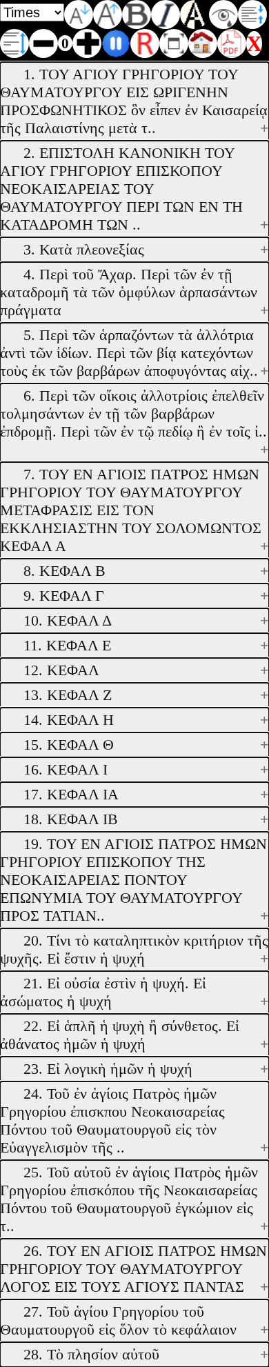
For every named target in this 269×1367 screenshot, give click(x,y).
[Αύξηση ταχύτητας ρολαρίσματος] (86, 43)
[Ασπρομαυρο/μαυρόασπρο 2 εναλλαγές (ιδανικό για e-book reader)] (194, 14)
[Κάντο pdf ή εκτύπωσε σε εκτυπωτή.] (231, 43)
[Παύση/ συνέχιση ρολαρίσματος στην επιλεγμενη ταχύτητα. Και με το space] (115, 43)
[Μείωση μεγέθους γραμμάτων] (78, 14)
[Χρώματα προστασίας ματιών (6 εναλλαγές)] (223, 14)
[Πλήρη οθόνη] (173, 43)
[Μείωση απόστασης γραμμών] (252, 14)
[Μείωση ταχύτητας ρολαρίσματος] (43, 43)
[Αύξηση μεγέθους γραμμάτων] (107, 14)
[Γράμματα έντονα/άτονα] (136, 14)
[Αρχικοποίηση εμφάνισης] (144, 43)
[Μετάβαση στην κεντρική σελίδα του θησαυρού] (202, 43)
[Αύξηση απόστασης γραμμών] (14, 43)
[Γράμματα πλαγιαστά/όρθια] (165, 14)
